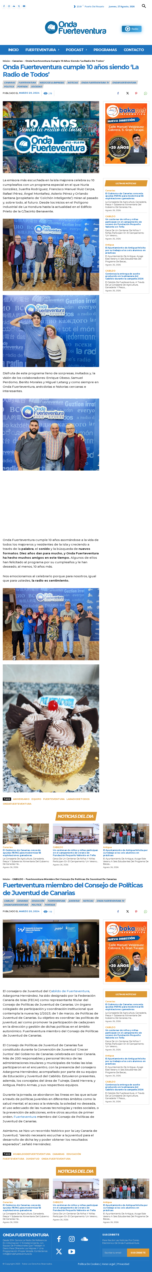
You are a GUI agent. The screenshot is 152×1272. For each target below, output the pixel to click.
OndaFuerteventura (124, 82)
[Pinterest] (136, 93)
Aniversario (21, 799)
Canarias (17, 61)
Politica (9, 86)
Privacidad (123, 1264)
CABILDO (110, 216)
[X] (18, 6)
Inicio (6, 61)
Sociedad (36, 86)
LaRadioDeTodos (78, 799)
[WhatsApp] (145, 93)
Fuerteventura (54, 799)
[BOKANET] (126, 133)
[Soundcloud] (13, 6)
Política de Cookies (89, 1264)
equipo (36, 799)
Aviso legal (108, 1264)
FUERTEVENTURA (27, 82)
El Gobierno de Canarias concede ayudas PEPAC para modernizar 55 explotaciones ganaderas (124, 196)
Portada (22, 86)
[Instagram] (8, 6)
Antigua (109, 245)
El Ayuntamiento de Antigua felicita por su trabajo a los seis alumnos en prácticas (125, 250)
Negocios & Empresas (51, 82)
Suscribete (138, 1252)
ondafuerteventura (17, 803)
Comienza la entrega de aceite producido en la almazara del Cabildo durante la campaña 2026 (124, 276)
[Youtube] (24, 6)
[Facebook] (3, 6)
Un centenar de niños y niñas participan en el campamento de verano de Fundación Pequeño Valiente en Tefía (123, 223)
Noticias (72, 82)
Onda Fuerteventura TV (95, 82)
